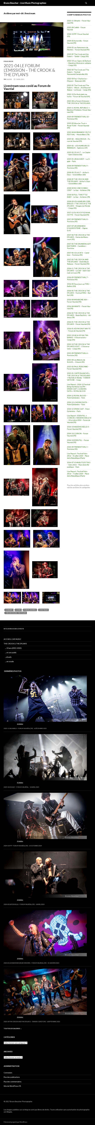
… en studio (9, 661)
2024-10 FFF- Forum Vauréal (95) (16, 846)
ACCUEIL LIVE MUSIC (12, 639)
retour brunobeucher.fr (14, 629)
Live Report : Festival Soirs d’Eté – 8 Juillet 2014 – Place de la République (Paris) (78, 455)
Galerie (9, 79)
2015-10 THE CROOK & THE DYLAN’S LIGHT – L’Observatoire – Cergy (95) (78, 346)
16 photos (20, 724)
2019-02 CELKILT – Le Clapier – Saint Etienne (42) (78, 153)
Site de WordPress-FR (12, 1086)
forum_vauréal (30, 610)
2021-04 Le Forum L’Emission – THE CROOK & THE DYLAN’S (29, 70)
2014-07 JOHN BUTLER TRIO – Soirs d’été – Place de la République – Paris (78, 464)
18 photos (20, 958)
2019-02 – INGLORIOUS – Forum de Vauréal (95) (78, 140)
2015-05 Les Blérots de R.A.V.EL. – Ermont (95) (76, 361)
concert (9, 610)
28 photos (20, 1017)
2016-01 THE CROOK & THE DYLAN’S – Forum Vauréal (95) (78, 323)
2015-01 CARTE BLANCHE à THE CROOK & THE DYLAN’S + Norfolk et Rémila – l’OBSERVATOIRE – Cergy (79, 376)
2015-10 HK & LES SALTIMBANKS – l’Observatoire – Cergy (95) (78, 337)
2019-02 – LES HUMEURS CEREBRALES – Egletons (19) (78, 147)
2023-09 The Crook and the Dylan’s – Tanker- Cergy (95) (78, 55)
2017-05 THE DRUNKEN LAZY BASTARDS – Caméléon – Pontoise (79, 246)
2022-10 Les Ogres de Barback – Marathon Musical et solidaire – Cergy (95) (79, 63)
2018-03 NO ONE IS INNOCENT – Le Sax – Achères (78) (78, 189)
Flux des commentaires (12, 1081)
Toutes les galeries (13, 1028)
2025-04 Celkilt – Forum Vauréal (16, 787)
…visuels (8, 657)
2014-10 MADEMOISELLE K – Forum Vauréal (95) (78, 428)
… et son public (10, 652)
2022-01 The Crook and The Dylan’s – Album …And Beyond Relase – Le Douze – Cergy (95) (79, 87)
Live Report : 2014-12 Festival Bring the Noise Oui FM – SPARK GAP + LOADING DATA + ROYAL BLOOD (78, 387)
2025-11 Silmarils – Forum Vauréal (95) (18, 728)
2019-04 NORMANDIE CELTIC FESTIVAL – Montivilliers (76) (79, 133)
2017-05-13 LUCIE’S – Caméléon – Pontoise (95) (78, 254)
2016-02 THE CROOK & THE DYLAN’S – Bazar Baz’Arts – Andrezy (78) (79, 315)
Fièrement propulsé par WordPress (15, 1122)
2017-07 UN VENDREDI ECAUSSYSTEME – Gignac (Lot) (77, 228)
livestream (43, 610)
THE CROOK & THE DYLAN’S (15, 644)
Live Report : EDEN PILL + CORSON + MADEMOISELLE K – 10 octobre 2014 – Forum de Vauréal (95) (79, 419)
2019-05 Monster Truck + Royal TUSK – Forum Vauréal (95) (78, 125)
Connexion (8, 1073)
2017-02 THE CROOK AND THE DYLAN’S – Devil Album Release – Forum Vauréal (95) (78, 261)
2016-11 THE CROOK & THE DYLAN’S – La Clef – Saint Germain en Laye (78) (79, 270)
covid (18, 610)
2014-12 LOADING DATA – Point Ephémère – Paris (77, 403)
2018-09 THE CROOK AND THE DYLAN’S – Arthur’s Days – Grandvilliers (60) (78, 181)
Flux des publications (12, 1077)
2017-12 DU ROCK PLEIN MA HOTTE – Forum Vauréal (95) (78, 213)
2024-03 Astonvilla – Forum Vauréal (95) (19, 904)
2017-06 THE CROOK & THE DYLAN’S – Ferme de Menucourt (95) (78, 237)
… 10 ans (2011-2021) (13, 648)
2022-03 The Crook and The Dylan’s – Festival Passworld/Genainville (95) (78, 72)
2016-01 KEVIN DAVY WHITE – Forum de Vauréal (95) (79, 330)
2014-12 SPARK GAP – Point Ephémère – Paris (78, 410)
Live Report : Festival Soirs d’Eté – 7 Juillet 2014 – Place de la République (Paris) (78, 473)
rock (11, 61)
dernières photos (12, 671)
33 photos (20, 900)
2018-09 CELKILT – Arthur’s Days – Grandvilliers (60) (78, 173)
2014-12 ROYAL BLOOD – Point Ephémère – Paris (77, 396)
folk (6, 61)
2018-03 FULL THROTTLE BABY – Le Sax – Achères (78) (78, 196)
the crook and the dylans (16, 613)
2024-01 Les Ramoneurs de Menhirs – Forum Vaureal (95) (78, 48)
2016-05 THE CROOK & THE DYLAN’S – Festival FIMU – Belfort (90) (79, 293)
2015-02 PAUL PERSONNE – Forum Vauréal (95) (78, 367)
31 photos (20, 841)
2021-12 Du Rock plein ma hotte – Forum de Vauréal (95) (78, 95)
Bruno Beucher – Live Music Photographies (25, 3)
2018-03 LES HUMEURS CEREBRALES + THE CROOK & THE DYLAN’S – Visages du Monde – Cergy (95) (79, 204)
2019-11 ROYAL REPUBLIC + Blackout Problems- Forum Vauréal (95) (79, 110)
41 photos (20, 782)
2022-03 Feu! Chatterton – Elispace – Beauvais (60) (77, 80)
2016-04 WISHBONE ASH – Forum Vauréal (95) (78, 301)
